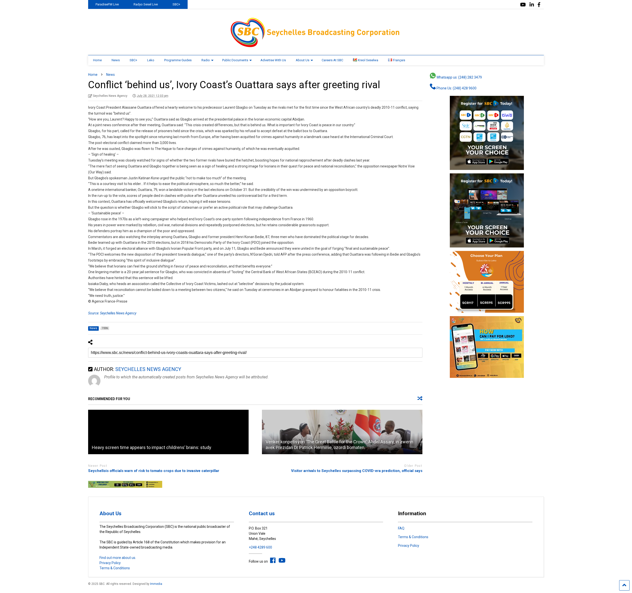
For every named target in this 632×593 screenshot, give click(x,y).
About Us (302, 60)
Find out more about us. (117, 558)
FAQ (401, 528)
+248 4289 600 (260, 547)
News (116, 60)
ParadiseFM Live (107, 4)
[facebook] (539, 4)
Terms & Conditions (114, 568)
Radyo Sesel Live (146, 4)
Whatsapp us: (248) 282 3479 (459, 77)
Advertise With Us (273, 60)
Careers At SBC (332, 60)
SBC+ (176, 4)
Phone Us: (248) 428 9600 (456, 88)
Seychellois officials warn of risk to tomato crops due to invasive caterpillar (153, 471)
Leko (150, 60)
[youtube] (523, 4)
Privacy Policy (110, 563)
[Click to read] (168, 432)
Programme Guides (178, 60)
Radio (205, 60)
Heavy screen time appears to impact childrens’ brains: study (151, 447)
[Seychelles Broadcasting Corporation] (316, 46)
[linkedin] (532, 4)
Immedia (156, 584)
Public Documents (235, 60)
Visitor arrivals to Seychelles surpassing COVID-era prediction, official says (356, 471)
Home (97, 60)
